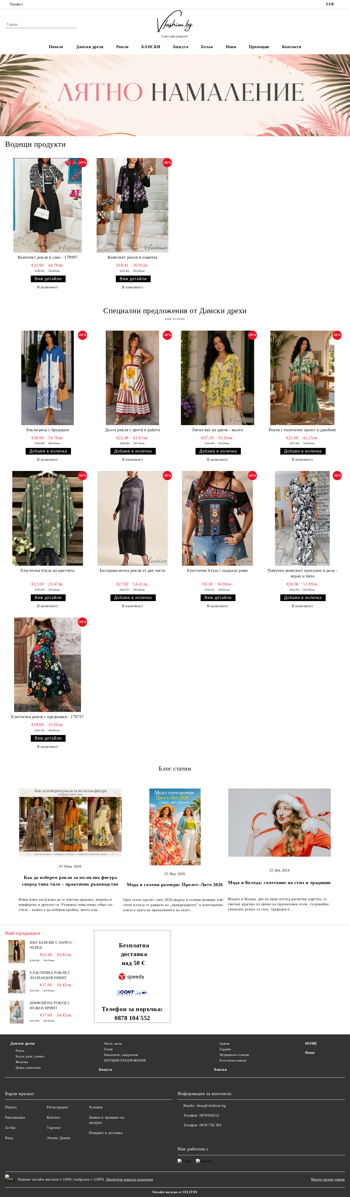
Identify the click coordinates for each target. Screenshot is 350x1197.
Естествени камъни (233, 1060)
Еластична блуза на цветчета (47, 570)
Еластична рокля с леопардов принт (50, 975)
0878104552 (47, 4)
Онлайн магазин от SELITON (175, 1192)
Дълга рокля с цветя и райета (132, 430)
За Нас (10, 1128)
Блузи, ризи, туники (30, 1056)
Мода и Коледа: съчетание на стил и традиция (279, 882)
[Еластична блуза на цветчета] (47, 518)
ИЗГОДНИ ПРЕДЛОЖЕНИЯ (125, 1060)
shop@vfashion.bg (211, 1106)
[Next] (327, 849)
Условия (95, 1107)
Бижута (180, 47)
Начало (56, 47)
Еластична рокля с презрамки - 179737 (47, 717)
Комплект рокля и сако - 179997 (48, 257)
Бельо (207, 47)
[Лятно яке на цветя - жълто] (217, 378)
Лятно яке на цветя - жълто (217, 430)
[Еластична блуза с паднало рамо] (217, 518)
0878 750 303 (210, 1125)
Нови (231, 47)
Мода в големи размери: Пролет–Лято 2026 (175, 884)
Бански (220, 1070)
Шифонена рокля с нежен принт (50, 1005)
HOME (311, 1043)
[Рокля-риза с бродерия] (47, 378)
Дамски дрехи (90, 47)
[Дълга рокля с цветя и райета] (132, 378)
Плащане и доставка (106, 1133)
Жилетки (22, 1062)
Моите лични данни (328, 1179)
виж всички (175, 319)
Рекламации (15, 1117)
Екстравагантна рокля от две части (133, 570)
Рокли (122, 47)
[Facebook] (342, 4)
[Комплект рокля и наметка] (132, 205)
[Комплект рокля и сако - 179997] (47, 205)
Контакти (291, 47)
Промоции (259, 47)
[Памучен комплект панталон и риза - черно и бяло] (302, 518)
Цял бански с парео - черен (52, 945)
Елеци (108, 1049)
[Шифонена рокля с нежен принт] (16, 1012)
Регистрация (57, 1107)
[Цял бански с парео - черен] (16, 951)
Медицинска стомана (234, 1055)
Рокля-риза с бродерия (47, 430)
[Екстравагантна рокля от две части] (132, 518)
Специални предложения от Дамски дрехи (175, 310)
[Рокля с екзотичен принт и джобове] (302, 378)
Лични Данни (58, 1138)
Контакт (53, 1117)
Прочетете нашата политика (129, 1179)
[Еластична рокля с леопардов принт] (16, 981)
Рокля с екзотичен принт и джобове (302, 430)
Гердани (225, 1049)
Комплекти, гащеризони (121, 1055)
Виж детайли (48, 279)
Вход (9, 1138)
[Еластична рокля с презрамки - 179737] (47, 664)
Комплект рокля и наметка (133, 257)
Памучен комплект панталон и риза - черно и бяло (302, 573)
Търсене (53, 1128)
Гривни (225, 1043)
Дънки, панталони (28, 1067)
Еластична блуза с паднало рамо (217, 570)
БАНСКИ (150, 47)
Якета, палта (113, 1043)
